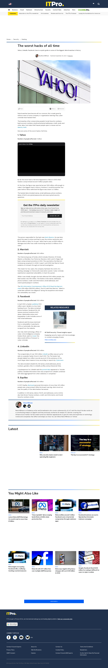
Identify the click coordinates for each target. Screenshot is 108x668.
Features (70, 56)
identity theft (22, 127)
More (73, 10)
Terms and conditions (86, 647)
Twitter (74, 417)
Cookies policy (60, 650)
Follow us (54, 108)
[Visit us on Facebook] (9, 637)
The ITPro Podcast (71, 13)
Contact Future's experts (14, 647)
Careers (33, 653)
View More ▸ (54, 601)
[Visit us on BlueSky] (27, 637)
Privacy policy (10, 650)
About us (34, 647)
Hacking (24, 39)
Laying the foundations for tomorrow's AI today (92, 13)
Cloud (22, 10)
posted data (46, 369)
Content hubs (57, 10)
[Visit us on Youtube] (21, 637)
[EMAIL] (29, 406)
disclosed (31, 385)
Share (21, 108)
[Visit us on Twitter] (15, 637)
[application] (41, 159)
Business (15, 10)
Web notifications (36, 650)
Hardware (29, 10)
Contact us (59, 647)
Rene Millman (45, 56)
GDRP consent (11, 653)
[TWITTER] (25, 406)
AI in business (45, 13)
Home (9, 39)
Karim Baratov (49, 237)
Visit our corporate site (64, 619)
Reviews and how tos (57, 13)
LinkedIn (45, 354)
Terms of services (42, 221)
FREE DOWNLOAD (50, 340)
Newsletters (83, 650)
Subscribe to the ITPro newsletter (29, 13)
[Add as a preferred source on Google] (12, 624)
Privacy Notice (32, 223)
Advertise (67, 10)
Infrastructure (38, 10)
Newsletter (62, 108)
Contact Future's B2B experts (64, 653)
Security (47, 10)
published (35, 304)
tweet (35, 336)
